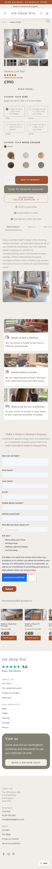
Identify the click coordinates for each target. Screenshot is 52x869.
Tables (5, 713)
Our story (6, 683)
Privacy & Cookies (10, 839)
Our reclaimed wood (11, 688)
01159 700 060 (8, 815)
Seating (5, 718)
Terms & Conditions (11, 843)
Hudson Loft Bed (15, 22)
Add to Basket (30, 180)
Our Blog (6, 834)
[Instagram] (8, 854)
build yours (8, 637)
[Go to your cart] (46, 13)
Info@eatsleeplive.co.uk (13, 819)
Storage (5, 722)
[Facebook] (3, 854)
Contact (6, 830)
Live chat (6, 811)
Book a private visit (26, 762)
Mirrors (5, 727)
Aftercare (6, 697)
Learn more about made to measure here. (26, 445)
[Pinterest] (13, 854)
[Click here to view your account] (41, 13)
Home (4, 22)
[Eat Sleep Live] (23, 13)
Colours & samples (10, 693)
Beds (4, 708)
